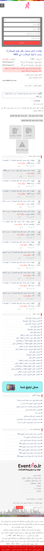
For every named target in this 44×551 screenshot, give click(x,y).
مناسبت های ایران (34, 357)
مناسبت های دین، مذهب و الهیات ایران (27, 363)
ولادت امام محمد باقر (35, 116)
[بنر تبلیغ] (22, 387)
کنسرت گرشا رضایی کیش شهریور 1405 (30, 447)
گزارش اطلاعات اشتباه (22, 150)
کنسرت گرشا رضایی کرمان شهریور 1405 (30, 443)
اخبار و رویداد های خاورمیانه (31, 321)
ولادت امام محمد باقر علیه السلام (31, 120)
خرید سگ (38, 413)
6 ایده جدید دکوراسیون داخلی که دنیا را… (29, 422)
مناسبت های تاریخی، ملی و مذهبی (29, 372)
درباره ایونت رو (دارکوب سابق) (31, 478)
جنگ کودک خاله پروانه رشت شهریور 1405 (29, 456)
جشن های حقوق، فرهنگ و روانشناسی (28, 341)
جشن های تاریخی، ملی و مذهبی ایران (27, 349)
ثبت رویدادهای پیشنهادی (33, 481)
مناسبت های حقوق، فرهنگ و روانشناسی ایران (25, 369)
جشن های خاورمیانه (33, 329)
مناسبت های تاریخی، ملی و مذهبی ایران (27, 374)
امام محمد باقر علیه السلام (18, 116)
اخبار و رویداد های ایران (32, 324)
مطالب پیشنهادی (35, 483)
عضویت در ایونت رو (15, 135)
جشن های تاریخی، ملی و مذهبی (29, 346)
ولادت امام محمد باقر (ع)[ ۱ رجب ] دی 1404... (18, 170)
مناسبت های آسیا (34, 352)
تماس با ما (37, 488)
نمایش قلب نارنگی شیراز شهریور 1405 (30, 453)
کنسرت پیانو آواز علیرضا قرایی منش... (30, 440)
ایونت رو (28, 135)
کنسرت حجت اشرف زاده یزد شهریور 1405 (29, 434)
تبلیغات (38, 486)
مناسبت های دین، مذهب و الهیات (29, 360)
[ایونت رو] (23, 8)
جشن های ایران (35, 332)
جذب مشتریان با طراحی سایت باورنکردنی (29, 419)
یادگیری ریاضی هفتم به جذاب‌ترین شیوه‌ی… (28, 407)
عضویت (38, 491)
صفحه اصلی (37, 475)
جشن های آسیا (35, 326)
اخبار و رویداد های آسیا (33, 318)
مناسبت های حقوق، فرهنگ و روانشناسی (27, 366)
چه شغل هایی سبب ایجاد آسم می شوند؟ (29, 400)
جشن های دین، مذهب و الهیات (30, 335)
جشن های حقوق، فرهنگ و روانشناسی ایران (26, 343)
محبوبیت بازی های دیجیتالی (32, 416)
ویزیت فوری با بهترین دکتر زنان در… (30, 403)
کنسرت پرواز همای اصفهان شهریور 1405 (29, 450)
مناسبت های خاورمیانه (33, 355)
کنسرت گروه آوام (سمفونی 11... (32, 437)
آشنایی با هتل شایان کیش (33, 410)
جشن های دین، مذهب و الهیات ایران (28, 338)
